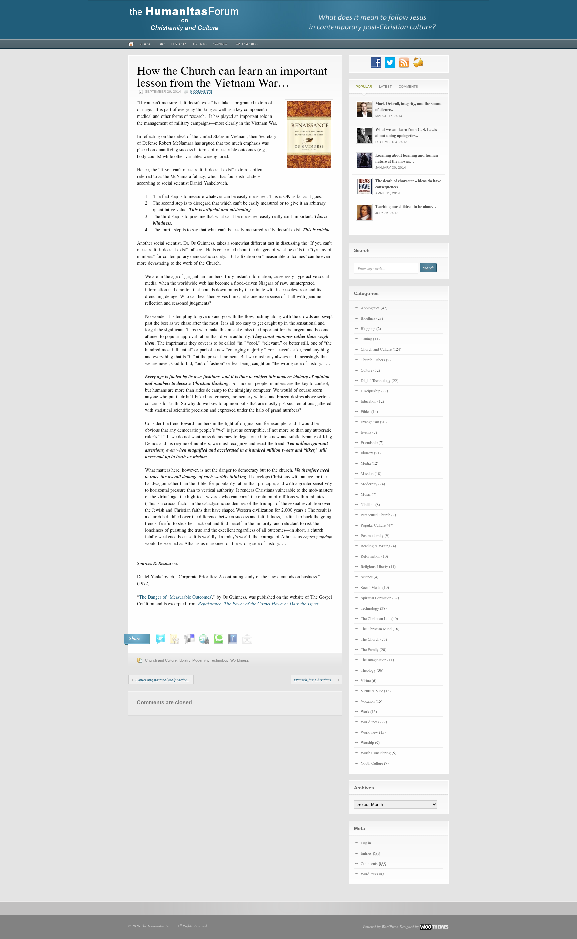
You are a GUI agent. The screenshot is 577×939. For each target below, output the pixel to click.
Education (368, 401)
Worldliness (239, 660)
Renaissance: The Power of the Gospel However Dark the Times (258, 603)
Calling (366, 338)
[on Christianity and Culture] (184, 34)
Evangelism (370, 421)
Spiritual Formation (376, 597)
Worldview (369, 732)
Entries (370, 853)
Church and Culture (161, 660)
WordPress (390, 926)
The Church (370, 639)
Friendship (369, 442)
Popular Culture (373, 525)
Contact (221, 44)
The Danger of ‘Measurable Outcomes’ (175, 597)
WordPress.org (372, 873)
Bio (162, 44)
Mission (367, 473)
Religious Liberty (374, 566)
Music (366, 494)
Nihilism (367, 504)
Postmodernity (372, 535)
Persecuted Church (375, 514)
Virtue (366, 680)
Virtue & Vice (372, 690)
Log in (366, 842)
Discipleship (370, 390)
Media (366, 463)
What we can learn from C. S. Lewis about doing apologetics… (406, 132)
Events (200, 44)
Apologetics (370, 307)
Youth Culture (372, 763)
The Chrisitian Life (375, 618)
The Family (370, 649)
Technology (219, 660)
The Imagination (373, 659)
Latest (385, 86)
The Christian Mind (376, 628)
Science (367, 576)
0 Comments (201, 91)
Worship (367, 742)
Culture (366, 370)
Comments (408, 86)
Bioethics (368, 318)
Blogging (368, 328)
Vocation (368, 701)
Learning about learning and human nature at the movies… (406, 158)
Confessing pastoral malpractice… (163, 679)
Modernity (200, 660)
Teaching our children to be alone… (405, 206)
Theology (368, 670)
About (146, 44)
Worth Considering (376, 752)
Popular (364, 86)
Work (365, 711)
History (178, 44)
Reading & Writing (375, 545)
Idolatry (184, 660)
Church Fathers (373, 359)
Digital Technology (376, 380)
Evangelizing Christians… (314, 679)
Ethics (365, 411)
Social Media (371, 587)
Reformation (370, 556)
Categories (247, 44)
